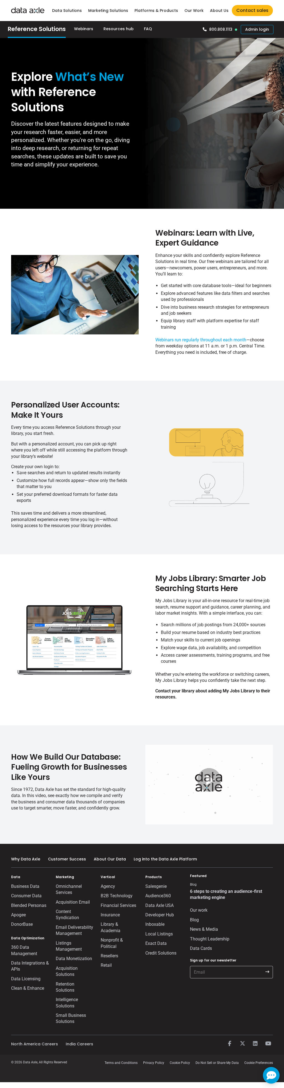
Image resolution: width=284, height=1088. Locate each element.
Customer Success (67, 859)
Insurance (110, 914)
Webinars (83, 29)
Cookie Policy (180, 1063)
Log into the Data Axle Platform (165, 859)
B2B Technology (117, 895)
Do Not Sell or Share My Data (217, 1063)
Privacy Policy (153, 1063)
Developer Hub (159, 914)
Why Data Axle (25, 859)
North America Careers (34, 1044)
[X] (242, 1044)
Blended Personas (28, 905)
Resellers (109, 955)
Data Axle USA (159, 905)
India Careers (79, 1044)
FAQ (148, 29)
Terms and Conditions (121, 1063)
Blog (194, 919)
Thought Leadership (209, 939)
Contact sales (252, 10)
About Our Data (110, 859)
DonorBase (22, 924)
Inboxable (154, 924)
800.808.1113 (221, 29)
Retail (106, 965)
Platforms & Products (156, 10)
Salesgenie (156, 886)
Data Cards (201, 948)
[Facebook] (230, 1044)
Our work (198, 910)
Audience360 (158, 895)
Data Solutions (67, 10)
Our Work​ (194, 10)
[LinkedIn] (255, 1044)
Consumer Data (26, 895)
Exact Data (156, 943)
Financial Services (118, 905)
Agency (108, 886)
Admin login (257, 29)
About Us (219, 10)
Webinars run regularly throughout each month (200, 339)
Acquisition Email (73, 902)
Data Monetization (74, 958)
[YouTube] (268, 1044)
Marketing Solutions (108, 10)
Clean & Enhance (27, 988)
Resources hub (118, 29)
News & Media (204, 929)
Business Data (25, 886)
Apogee (18, 914)
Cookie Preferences (258, 1063)
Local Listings (159, 934)
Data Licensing (25, 978)
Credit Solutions (160, 953)
